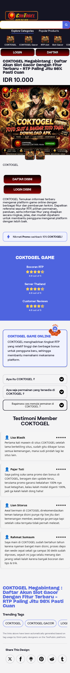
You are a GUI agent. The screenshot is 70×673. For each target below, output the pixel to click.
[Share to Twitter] (10, 658)
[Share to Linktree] (31, 658)
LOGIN (17, 52)
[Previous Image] (3, 120)
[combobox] (31, 25)
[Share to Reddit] (51, 658)
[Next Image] (67, 120)
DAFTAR (52, 52)
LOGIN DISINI (22, 189)
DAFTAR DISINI (22, 179)
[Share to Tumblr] (62, 658)
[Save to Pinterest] (41, 658)
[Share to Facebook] (20, 658)
